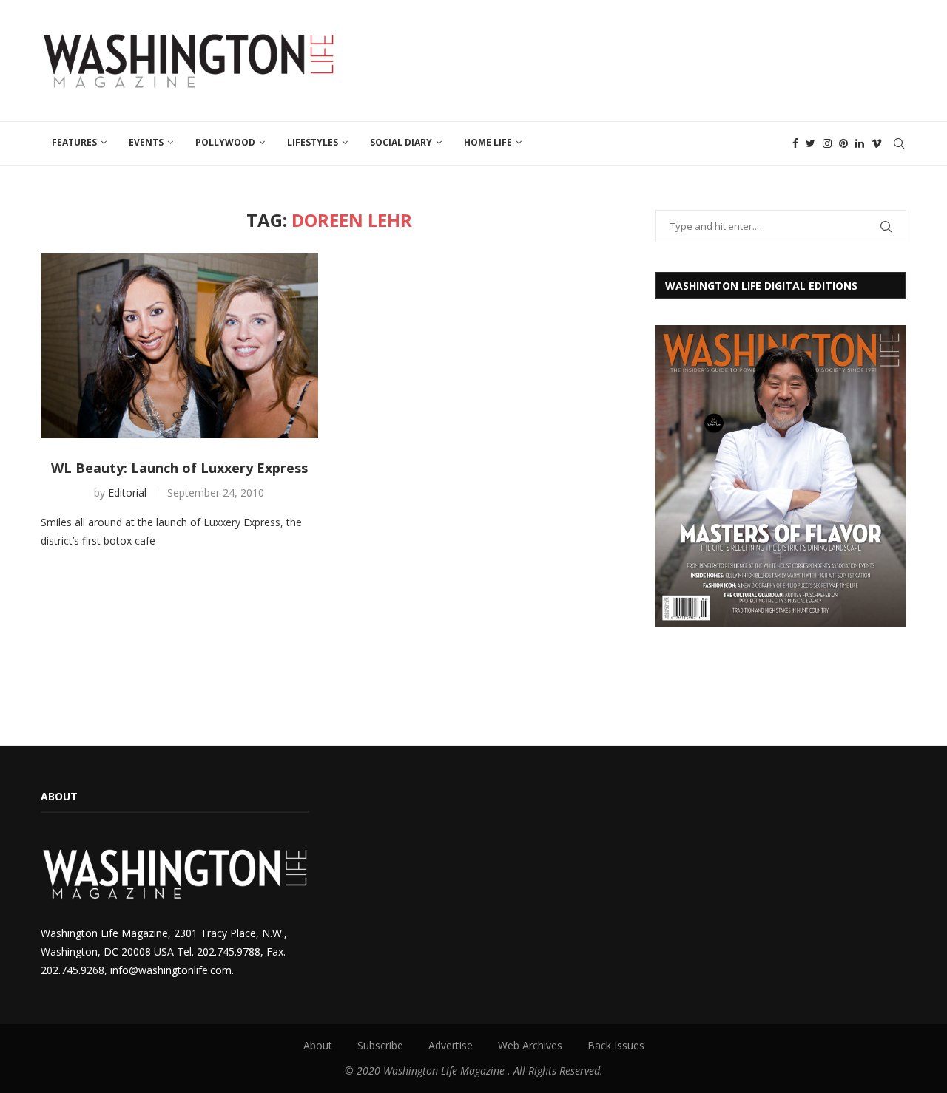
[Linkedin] (859, 143)
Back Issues (615, 1045)
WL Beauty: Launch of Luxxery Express (179, 468)
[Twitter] (810, 143)
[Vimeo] (877, 143)
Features (74, 142)
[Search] (899, 143)
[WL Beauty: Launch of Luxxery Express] (179, 345)
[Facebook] (795, 143)
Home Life (488, 142)
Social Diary (401, 142)
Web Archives (530, 1045)
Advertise (450, 1045)
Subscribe (380, 1045)
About (317, 1045)
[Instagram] (827, 143)
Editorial (127, 493)
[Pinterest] (843, 143)
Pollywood (225, 142)
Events (146, 142)
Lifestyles (312, 142)
